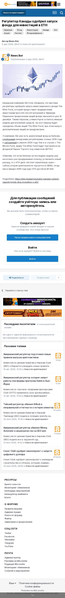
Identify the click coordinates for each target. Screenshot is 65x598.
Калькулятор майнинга (16, 494)
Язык (12, 583)
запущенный (10, 142)
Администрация (13, 512)
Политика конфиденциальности (36, 583)
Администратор (13, 557)
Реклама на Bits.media (16, 561)
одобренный (9, 139)
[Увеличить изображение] (32, 81)
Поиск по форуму (13, 515)
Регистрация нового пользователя (32, 237)
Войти (32, 259)
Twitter (8, 533)
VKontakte (10, 539)
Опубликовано (27, 59)
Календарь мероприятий (17, 490)
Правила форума (13, 508)
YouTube (9, 546)
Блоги (8, 497)
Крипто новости (13, 484)
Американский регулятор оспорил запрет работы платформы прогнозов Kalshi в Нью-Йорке (27, 380)
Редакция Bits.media (15, 564)
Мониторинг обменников (17, 487)
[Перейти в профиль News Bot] (6, 57)
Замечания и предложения (18, 522)
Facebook (9, 536)
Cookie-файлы (32, 586)
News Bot (14, 41)
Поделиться (17, 277)
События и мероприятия (17, 570)
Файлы (8, 518)
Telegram (9, 543)
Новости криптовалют (33, 44)
